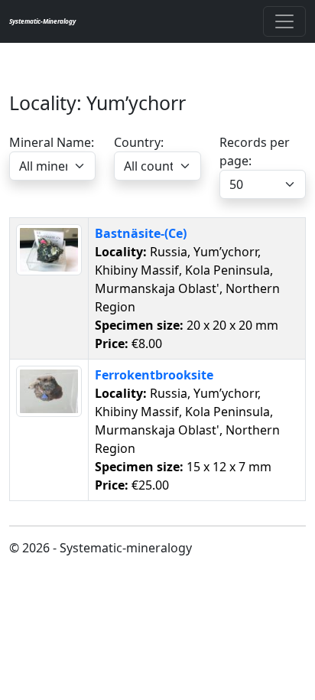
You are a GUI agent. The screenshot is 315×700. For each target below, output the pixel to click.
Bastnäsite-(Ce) (141, 233)
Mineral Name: (51, 142)
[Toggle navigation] (284, 21)
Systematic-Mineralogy (42, 21)
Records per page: (254, 151)
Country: (139, 142)
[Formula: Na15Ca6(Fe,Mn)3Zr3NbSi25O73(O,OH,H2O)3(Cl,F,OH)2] (49, 390)
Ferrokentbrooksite (154, 374)
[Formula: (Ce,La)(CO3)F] (49, 248)
